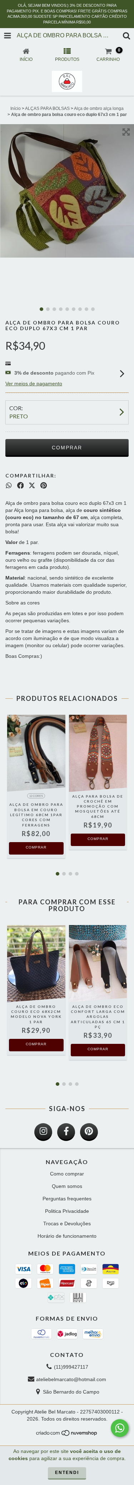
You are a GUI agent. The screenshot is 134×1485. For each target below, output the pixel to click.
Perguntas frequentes (67, 1198)
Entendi (67, 1472)
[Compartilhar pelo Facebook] (20, 485)
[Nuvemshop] (67, 1434)
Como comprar (67, 1174)
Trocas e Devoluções (67, 1223)
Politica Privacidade (67, 1211)
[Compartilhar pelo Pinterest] (43, 485)
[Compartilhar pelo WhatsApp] (8, 485)
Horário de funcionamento (67, 1236)
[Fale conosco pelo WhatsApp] (120, 1428)
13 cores (36, 796)
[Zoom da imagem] (126, 132)
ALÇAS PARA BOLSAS (47, 108)
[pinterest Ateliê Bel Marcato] (89, 1132)
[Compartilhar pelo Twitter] (32, 485)
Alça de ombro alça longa (99, 108)
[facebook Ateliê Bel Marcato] (66, 1132)
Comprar (36, 847)
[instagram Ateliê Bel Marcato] (43, 1132)
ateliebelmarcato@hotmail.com (71, 1379)
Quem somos (67, 1186)
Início (15, 108)
